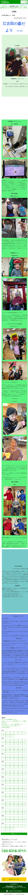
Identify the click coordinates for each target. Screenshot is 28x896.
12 (11, 735)
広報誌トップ (14, 833)
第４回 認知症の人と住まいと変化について (11, 725)
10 (3, 735)
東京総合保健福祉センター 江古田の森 (5, 2)
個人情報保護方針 (14, 884)
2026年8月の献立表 (6, 727)
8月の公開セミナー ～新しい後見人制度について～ (13, 724)
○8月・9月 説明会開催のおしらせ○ (9, 719)
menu (24, 1)
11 (7, 735)
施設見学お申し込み (14, 879)
